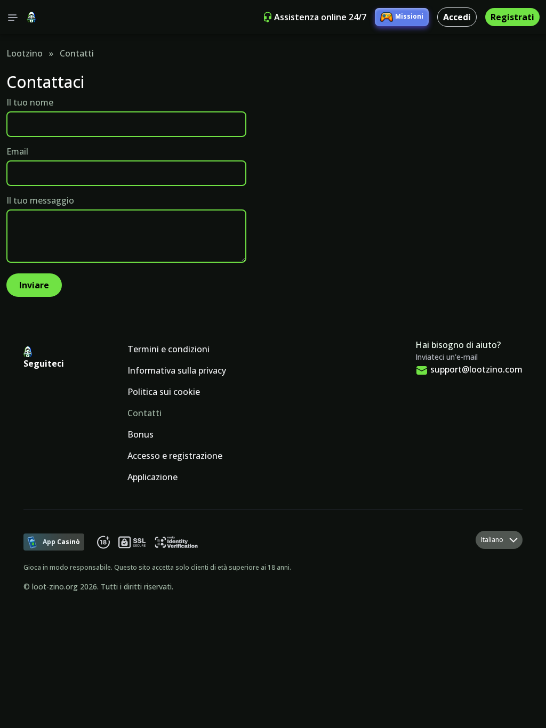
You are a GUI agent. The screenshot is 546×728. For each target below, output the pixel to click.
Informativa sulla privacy (176, 370)
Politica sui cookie (163, 392)
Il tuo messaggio (40, 200)
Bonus (140, 434)
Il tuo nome (29, 102)
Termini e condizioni (168, 349)
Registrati (512, 17)
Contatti (144, 413)
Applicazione (152, 477)
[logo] (31, 17)
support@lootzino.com (476, 369)
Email (17, 151)
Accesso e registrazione (174, 456)
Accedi (457, 17)
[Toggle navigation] (12, 17)
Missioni (409, 16)
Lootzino (24, 53)
